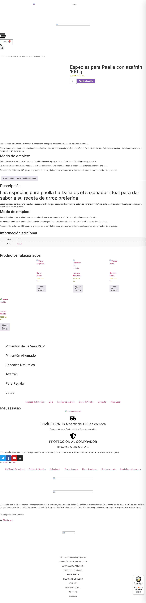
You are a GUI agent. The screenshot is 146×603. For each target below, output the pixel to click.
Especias (9, 56)
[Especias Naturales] (3, 365)
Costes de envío (109, 469)
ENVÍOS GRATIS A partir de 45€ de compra (73, 424)
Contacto (102, 402)
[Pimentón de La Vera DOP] (3, 346)
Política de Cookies (37, 469)
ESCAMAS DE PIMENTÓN (73, 566)
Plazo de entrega (89, 469)
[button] (2, 48)
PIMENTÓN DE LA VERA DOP (71, 562)
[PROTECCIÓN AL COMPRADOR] (73, 436)
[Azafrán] (3, 374)
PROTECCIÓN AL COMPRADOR (73, 442)
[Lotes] (3, 393)
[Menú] (142, 576)
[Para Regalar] (3, 383)
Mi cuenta (73, 592)
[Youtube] (14, 458)
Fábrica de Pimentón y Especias (73, 557)
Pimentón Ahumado (21, 355)
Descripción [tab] (8, 178)
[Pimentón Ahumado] (3, 356)
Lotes (10, 393)
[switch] (138, 592)
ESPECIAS (71, 575)
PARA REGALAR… (73, 588)
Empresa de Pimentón (34, 402)
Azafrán (12, 374)
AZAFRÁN (73, 583)
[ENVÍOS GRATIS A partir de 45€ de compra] (73, 418)
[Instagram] (20, 458)
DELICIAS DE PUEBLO (73, 579)
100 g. (19, 244)
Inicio (2, 56)
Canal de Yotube (86, 402)
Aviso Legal (116, 402)
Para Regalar (15, 383)
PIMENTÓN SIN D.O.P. (73, 570)
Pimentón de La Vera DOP (25, 346)
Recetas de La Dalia (65, 402)
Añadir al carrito (86, 81)
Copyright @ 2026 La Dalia (12, 514)
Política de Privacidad (14, 469)
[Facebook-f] (8, 458)
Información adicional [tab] (26, 178)
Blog (51, 402)
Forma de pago (71, 469)
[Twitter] (3, 458)
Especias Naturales (20, 365)
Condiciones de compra (130, 469)
